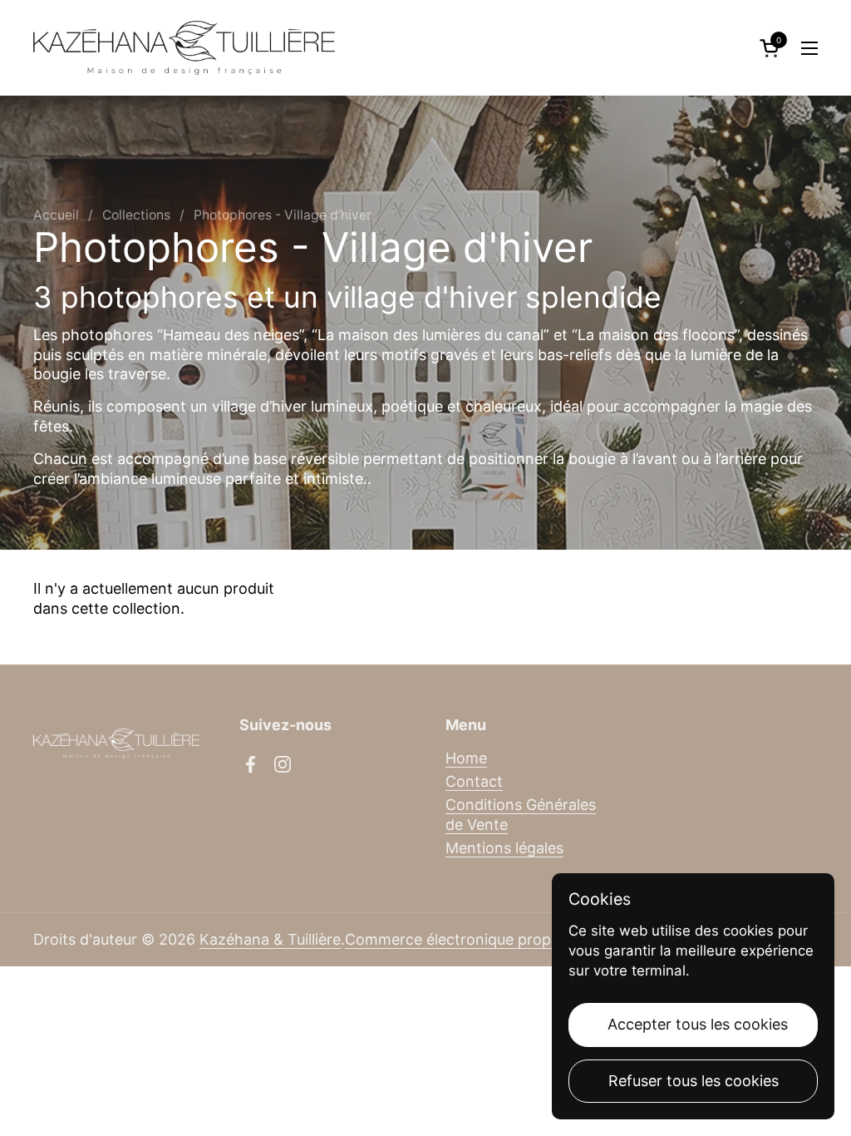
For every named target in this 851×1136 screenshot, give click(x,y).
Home (466, 758)
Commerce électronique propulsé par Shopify (504, 939)
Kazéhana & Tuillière (270, 939)
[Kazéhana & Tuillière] (184, 48)
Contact (474, 781)
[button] (772, 47)
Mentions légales (504, 848)
